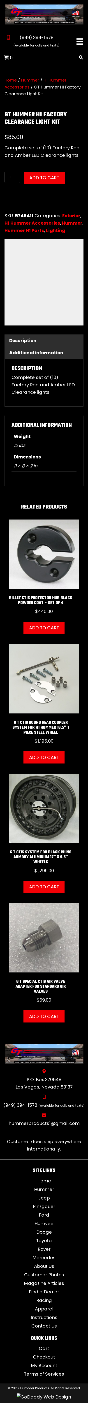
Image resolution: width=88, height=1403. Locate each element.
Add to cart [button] (44, 628)
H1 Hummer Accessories (32, 223)
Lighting (55, 230)
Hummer (30, 80)
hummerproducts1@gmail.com (44, 1123)
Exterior (71, 215)
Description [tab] (22, 340)
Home (11, 80)
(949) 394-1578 (36, 37)
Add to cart (44, 178)
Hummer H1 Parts (24, 230)
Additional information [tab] (36, 353)
